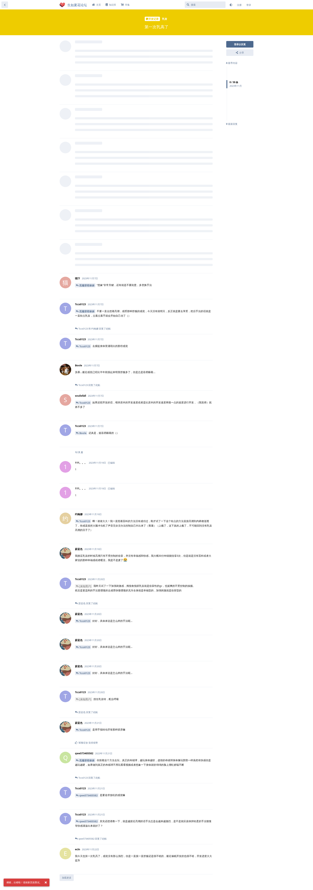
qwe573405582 (88, 795)
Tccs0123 (84, 346)
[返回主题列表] (4, 4)
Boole (82, 433)
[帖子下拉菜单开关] (209, 292)
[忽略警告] (45, 882)
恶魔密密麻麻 (87, 285)
